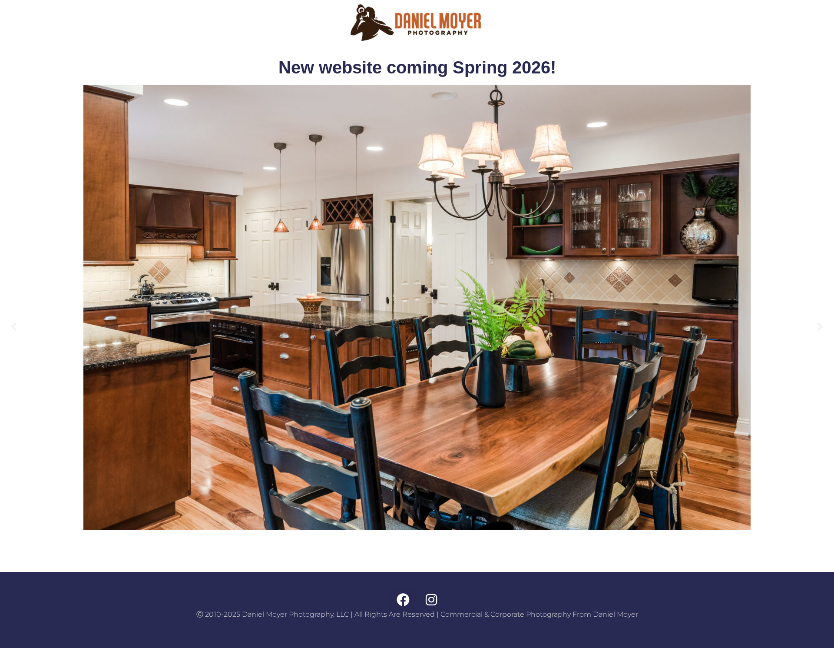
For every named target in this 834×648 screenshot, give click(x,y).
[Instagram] (431, 600)
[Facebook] (403, 600)
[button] (14, 326)
